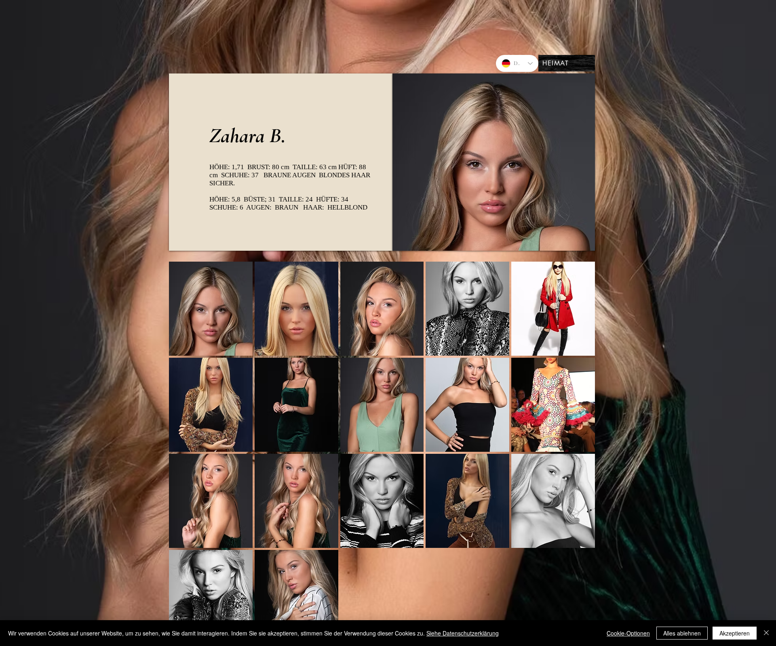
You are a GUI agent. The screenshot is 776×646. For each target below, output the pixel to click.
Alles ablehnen (682, 633)
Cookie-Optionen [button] (628, 633)
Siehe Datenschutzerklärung (462, 633)
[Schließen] (766, 633)
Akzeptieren (734, 633)
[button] (211, 309)
